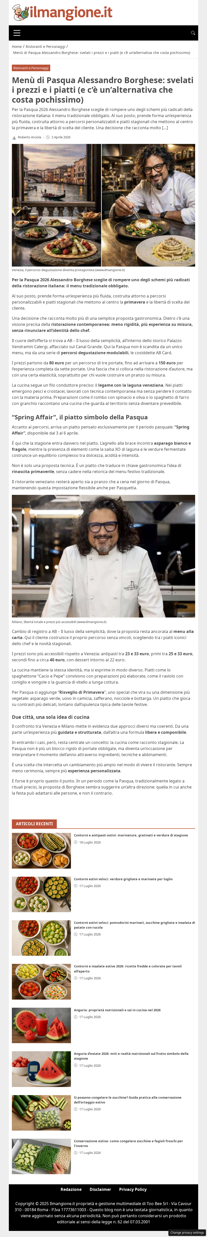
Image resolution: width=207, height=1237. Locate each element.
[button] (193, 33)
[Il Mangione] (62, 12)
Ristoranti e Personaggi (30, 68)
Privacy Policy (133, 1189)
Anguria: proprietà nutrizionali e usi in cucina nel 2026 (117, 1010)
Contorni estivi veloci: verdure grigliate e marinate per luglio (123, 879)
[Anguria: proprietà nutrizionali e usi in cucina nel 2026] (41, 1025)
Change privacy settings (187, 1232)
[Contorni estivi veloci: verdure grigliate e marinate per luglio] (41, 894)
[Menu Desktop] (17, 33)
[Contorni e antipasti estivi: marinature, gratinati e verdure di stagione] (41, 850)
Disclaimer (100, 1189)
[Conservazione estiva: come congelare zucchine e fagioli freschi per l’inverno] (41, 1156)
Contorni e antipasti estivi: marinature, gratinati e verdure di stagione (131, 835)
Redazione (71, 1189)
